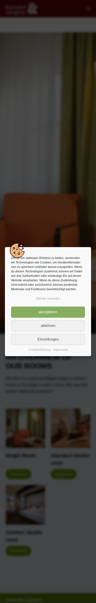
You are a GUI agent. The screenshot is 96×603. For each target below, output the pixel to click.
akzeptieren (48, 312)
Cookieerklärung (39, 349)
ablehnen (48, 325)
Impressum (60, 349)
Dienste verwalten (48, 298)
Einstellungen (48, 339)
